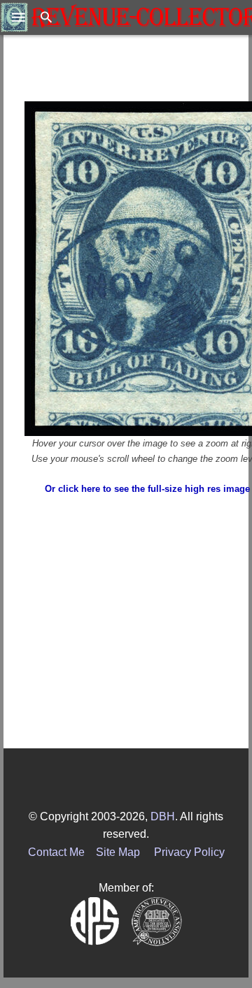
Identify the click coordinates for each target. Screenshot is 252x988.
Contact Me (56, 852)
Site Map (118, 852)
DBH (162, 816)
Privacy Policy (189, 852)
